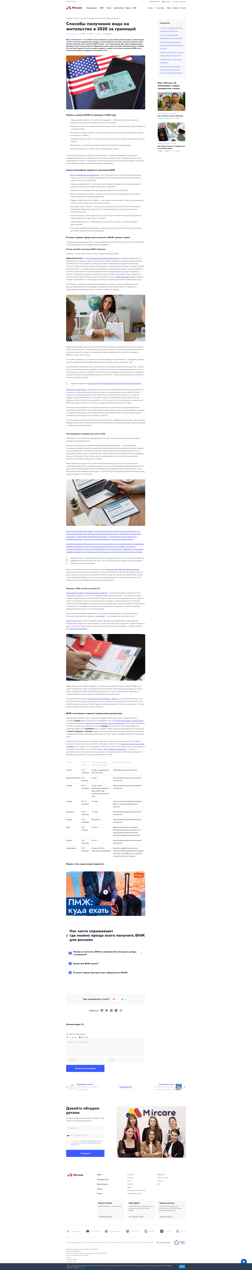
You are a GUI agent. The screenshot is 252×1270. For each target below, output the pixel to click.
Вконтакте (114, 1231)
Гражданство (91, 8)
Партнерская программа (136, 1190)
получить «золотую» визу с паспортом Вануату (105, 723)
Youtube (95, 1231)
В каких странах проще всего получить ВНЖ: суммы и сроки (171, 45)
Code (82, 1037)
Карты (128, 8)
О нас (129, 1181)
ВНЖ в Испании (122, 277)
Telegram (75, 1231)
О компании (160, 8)
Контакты (183, 8)
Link (85, 1037)
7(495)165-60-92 (165, 1217)
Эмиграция (74, 34)
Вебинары (161, 1175)
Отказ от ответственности (132, 1242)
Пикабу (135, 1231)
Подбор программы (134, 1193)
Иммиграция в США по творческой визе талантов (86, 593)
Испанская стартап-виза (76, 390)
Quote (80, 1037)
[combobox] (69, 1135)
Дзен (167, 1231)
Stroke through (75, 1037)
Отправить (85, 1153)
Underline (73, 1037)
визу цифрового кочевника (115, 749)
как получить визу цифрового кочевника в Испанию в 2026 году (114, 383)
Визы (109, 8)
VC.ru (183, 1231)
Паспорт (173, 143)
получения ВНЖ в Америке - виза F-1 (103, 699)
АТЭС (134, 8)
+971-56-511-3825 (136, 1217)
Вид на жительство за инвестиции (85, 175)
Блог (159, 1184)
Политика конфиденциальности (75, 1242)
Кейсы (169, 8)
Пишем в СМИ (162, 1178)
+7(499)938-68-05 (154, 1)
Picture (87, 1037)
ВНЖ (102, 8)
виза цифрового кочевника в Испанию (103, 258)
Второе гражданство (164, 113)
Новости (160, 1181)
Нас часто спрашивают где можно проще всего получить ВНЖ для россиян (171, 70)
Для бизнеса (119, 8)
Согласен (81, 1267)
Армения (174, 113)
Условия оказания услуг (146, 1242)
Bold (67, 1037)
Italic (70, 1037)
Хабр (151, 1231)
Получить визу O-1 (73, 621)
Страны (150, 8)
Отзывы (130, 1178)
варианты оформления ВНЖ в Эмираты (122, 569)
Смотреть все (125, 1087)
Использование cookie (117, 1242)
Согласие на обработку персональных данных (97, 1242)
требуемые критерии (78, 629)
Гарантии (175, 8)
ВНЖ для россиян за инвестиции (129, 721)
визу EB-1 (101, 616)
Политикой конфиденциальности (91, 1141)
